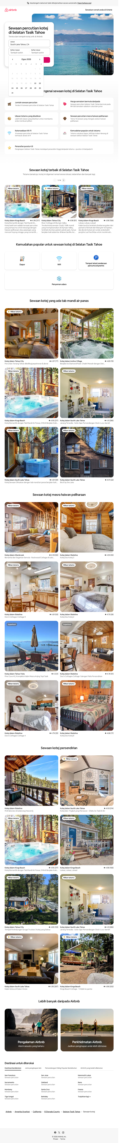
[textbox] (18, 52)
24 (12, 88)
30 (40, 88)
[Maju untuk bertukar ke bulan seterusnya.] (39, 59)
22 (35, 83)
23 (40, 83)
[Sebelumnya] (55, 180)
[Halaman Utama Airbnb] (11, 10)
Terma (62, 1139)
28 (31, 88)
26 (21, 88)
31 (12, 93)
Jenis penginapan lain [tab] (33, 1068)
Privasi (55, 1139)
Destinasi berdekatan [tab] (13, 1068)
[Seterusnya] (63, 180)
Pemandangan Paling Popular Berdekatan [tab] (61, 1068)
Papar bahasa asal (84, 3)
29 (35, 88)
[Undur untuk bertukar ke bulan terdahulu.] (12, 59)
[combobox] (29, 44)
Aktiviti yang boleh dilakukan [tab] (92, 1068)
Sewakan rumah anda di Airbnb (98, 10)
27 (26, 88)
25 (17, 88)
